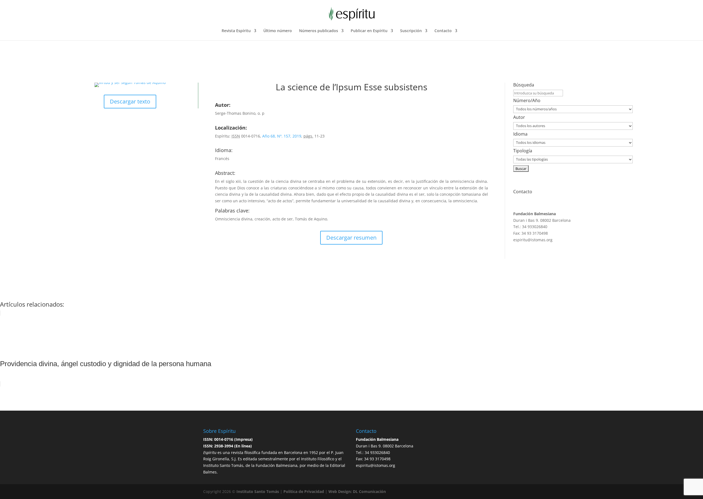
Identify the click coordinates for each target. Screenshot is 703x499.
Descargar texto (130, 101)
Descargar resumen (351, 237)
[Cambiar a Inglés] (478, 34)
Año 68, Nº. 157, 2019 (281, 136)
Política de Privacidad (303, 491)
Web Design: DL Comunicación (357, 491)
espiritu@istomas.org (533, 239)
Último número (277, 31)
